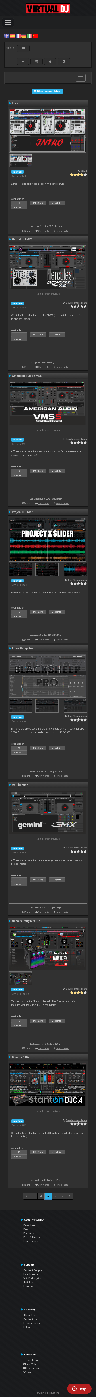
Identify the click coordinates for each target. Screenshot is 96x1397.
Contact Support (33, 1270)
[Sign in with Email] (23, 48)
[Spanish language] (12, 35)
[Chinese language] (35, 35)
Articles (28, 1282)
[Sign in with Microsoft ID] (36, 61)
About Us (29, 1315)
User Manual (31, 1274)
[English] (6, 35)
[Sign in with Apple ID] (50, 61)
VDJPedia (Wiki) (32, 1278)
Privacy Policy (31, 1323)
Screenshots (30, 1241)
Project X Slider (22, 512)
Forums (28, 1286)
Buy (25, 1229)
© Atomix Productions (48, 1392)
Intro (15, 103)
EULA (26, 1327)
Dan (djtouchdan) (77, 580)
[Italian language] (29, 35)
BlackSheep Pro (22, 648)
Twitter (30, 1372)
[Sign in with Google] (64, 61)
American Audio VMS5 (27, 376)
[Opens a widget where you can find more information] (79, 1389)
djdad (84, 171)
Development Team (76, 303)
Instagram (32, 1368)
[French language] (18, 35)
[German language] (23, 35)
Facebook (31, 1360)
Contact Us (30, 1319)
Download (29, 1225)
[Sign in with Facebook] (23, 61)
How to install (62, 231)
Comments (43, 231)
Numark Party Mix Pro (26, 921)
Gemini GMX (20, 784)
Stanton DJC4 (20, 1057)
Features (28, 1233)
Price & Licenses (32, 1237)
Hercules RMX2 (22, 239)
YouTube (31, 1364)
